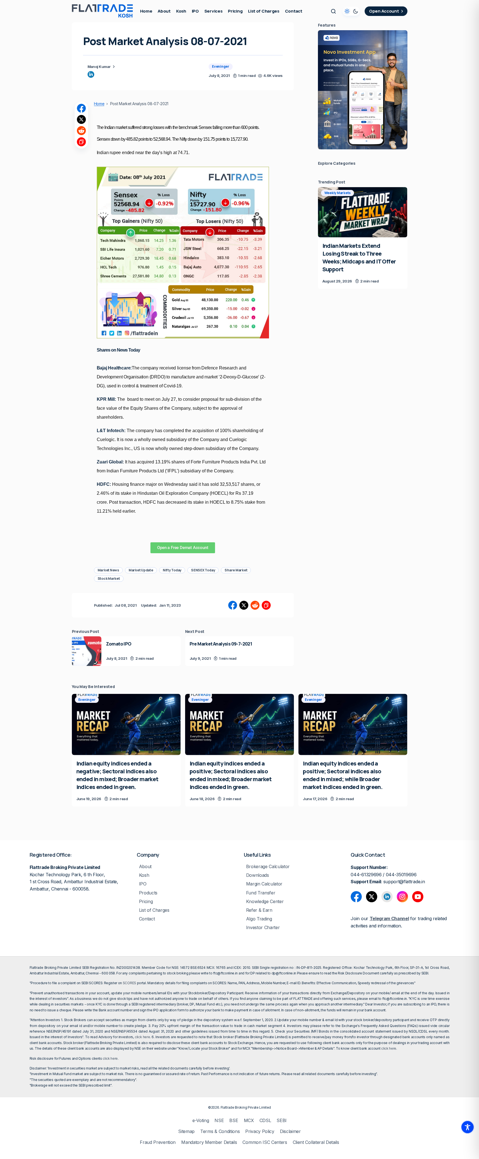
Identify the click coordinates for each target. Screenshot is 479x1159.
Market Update (141, 570)
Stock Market (109, 578)
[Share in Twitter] (81, 119)
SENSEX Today (203, 570)
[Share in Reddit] (81, 130)
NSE (219, 1120)
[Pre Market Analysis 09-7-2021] (239, 651)
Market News (108, 570)
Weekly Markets (337, 192)
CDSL (265, 1120)
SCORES (129, 983)
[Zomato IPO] (87, 651)
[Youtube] (417, 896)
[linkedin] (91, 74)
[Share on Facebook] (81, 108)
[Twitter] (371, 896)
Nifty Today (172, 570)
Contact (147, 919)
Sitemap (186, 1131)
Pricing (146, 901)
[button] (333, 11)
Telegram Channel (389, 918)
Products (148, 893)
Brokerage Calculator (268, 866)
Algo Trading (259, 919)
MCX (249, 1120)
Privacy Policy (259, 1131)
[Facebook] (356, 896)
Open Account (384, 11)
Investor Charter (263, 927)
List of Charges (154, 910)
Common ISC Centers (264, 1142)
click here (142, 1037)
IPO (143, 884)
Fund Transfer (260, 893)
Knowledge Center (265, 901)
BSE (233, 1120)
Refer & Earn (259, 910)
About (145, 866)
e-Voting (200, 1120)
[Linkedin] (387, 896)
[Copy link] (81, 141)
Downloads (257, 875)
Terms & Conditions (220, 1131)
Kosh (144, 875)
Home (99, 104)
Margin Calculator (264, 884)
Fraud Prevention (158, 1142)
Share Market (236, 570)
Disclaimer (290, 1131)
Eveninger (220, 66)
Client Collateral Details (316, 1142)
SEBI (282, 1120)
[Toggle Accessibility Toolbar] (467, 1127)
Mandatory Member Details (209, 1142)
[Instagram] (402, 896)
